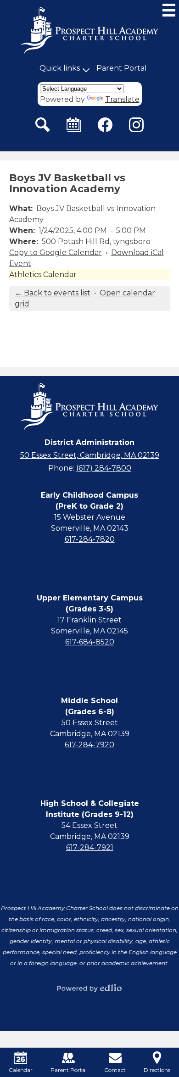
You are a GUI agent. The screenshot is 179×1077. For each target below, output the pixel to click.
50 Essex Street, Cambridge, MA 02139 (89, 455)
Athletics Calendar (43, 274)
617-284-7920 (89, 744)
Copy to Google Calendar (55, 252)
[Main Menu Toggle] (169, 10)
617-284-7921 (89, 847)
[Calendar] (74, 125)
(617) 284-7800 (103, 468)
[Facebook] (105, 125)
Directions (157, 1069)
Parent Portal (121, 68)
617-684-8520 (89, 642)
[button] (60, 68)
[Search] (43, 125)
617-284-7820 (90, 539)
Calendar (21, 1069)
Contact (115, 1069)
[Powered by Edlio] (89, 988)
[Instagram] (136, 125)
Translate (122, 99)
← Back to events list (52, 293)
